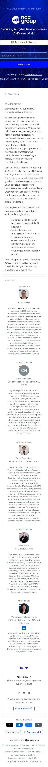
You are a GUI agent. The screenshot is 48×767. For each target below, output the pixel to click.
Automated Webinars (14, 752)
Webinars (24, 745)
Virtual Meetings (10, 745)
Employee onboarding (17, 761)
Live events (35, 761)
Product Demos (33, 752)
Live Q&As (32, 758)
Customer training (16, 758)
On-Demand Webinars (23, 748)
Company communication (23, 755)
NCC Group (24, 677)
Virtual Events (38, 745)
